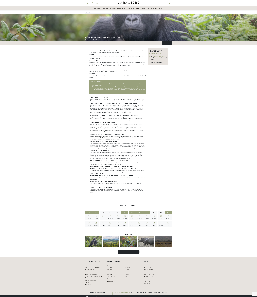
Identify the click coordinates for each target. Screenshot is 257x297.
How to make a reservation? (93, 272)
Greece (127, 269)
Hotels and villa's (121, 8)
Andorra (110, 265)
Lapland (110, 274)
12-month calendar (91, 280)
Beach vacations (149, 274)
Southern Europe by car (151, 272)
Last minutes (97, 8)
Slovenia (110, 278)
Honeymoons (148, 267)
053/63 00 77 (116, 292)
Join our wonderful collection (94, 287)
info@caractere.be (125, 292)
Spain (127, 278)
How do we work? (91, 269)
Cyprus (128, 267)
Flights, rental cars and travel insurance (94, 277)
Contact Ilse (166, 42)
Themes (143, 8)
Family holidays (149, 269)
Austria (128, 265)
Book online (105, 8)
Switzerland (111, 281)
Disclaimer (149, 292)
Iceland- (110, 272)
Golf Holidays (148, 281)
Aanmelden (170, 296)
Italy (127, 272)
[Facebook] (92, 3)
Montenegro (111, 276)
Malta (127, 274)
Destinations (112, 8)
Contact (155, 8)
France (110, 269)
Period (137, 8)
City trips (147, 278)
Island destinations (150, 276)
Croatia (110, 267)
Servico (107, 296)
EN (161, 8)
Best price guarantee (156, 53)
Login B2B (164, 292)
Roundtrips (131, 8)
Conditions (143, 292)
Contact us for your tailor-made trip (128, 251)
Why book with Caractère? (93, 267)
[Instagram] (97, 3)
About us (88, 265)
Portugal (128, 276)
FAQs (87, 282)
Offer (159, 292)
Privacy (155, 292)
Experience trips (149, 265)
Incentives (149, 8)
